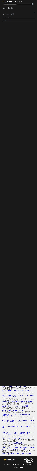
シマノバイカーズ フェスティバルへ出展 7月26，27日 (17, 438)
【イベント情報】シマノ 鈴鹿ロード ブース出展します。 (17, 390)
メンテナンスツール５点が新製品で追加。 (13, 443)
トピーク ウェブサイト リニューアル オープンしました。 (17, 453)
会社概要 (7, 464)
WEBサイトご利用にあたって (23, 464)
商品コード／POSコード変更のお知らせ (12, 410)
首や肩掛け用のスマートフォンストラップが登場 (15, 406)
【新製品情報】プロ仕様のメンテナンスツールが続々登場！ (18, 401)
